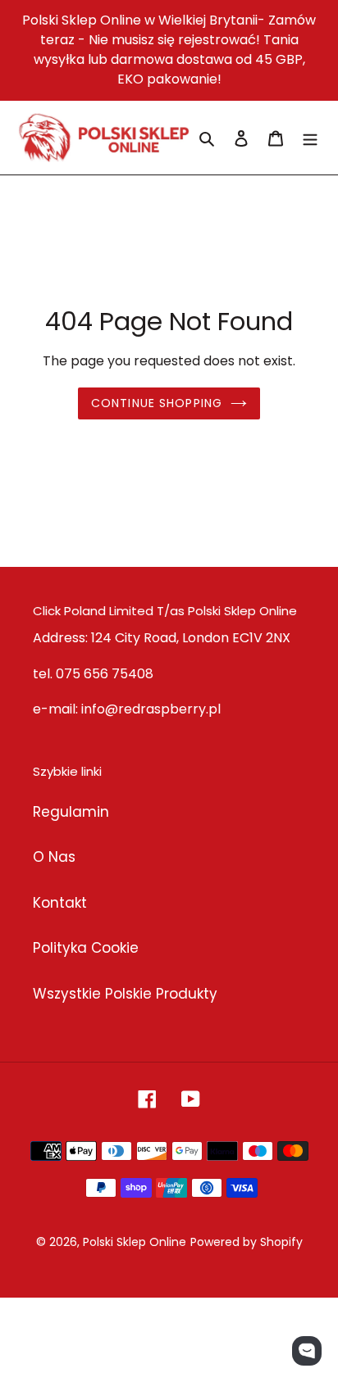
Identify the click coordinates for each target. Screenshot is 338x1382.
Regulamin (71, 812)
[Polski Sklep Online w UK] (104, 137)
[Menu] (310, 137)
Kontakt (60, 903)
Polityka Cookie (86, 948)
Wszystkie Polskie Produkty (125, 994)
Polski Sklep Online (134, 1242)
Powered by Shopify (246, 1242)
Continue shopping (156, 403)
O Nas (54, 857)
